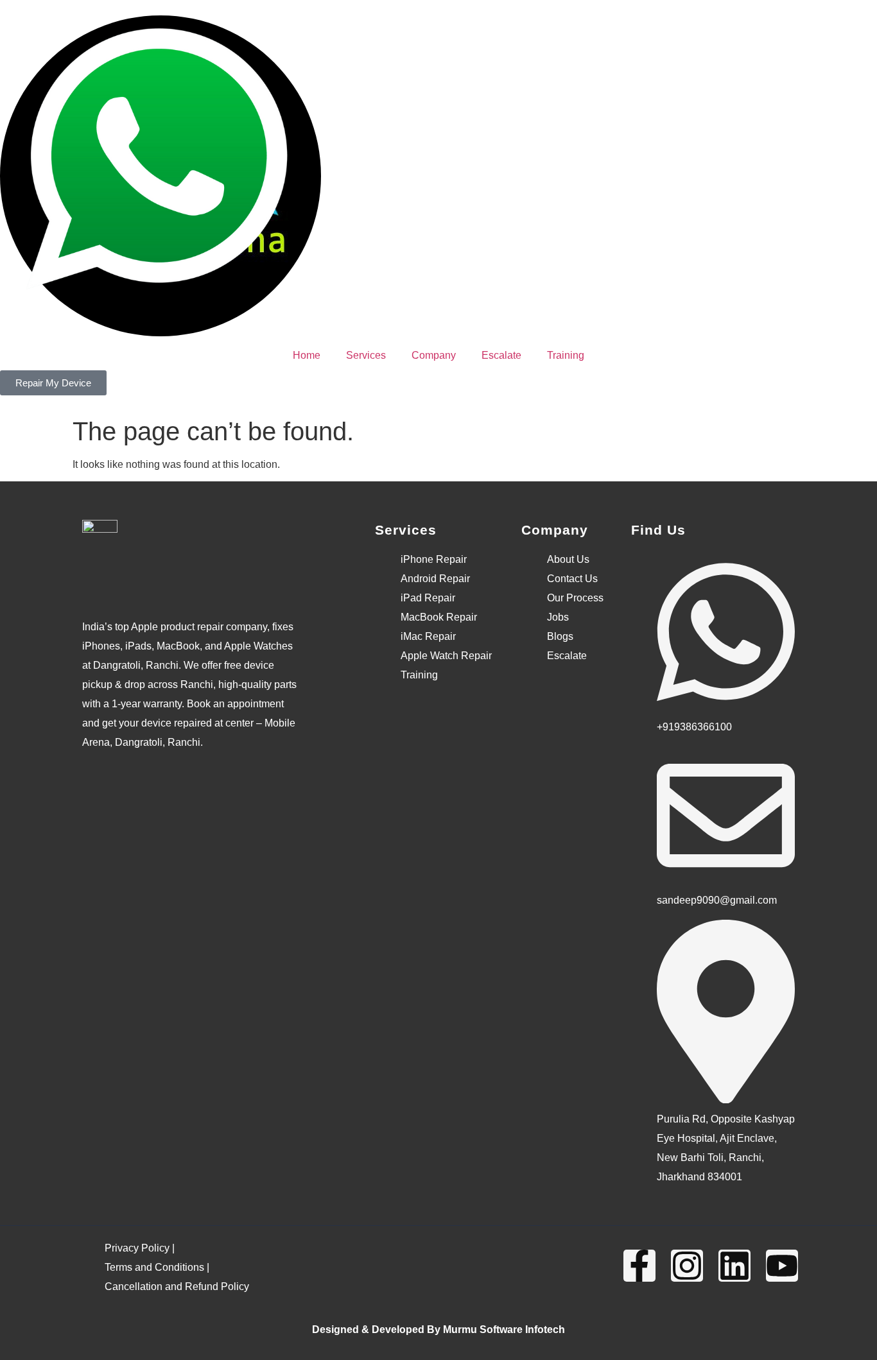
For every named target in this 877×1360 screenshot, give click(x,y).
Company (434, 355)
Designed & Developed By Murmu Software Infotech (438, 1329)
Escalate (501, 355)
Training (565, 355)
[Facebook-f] (639, 1266)
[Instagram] (687, 1266)
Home (306, 355)
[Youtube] (782, 1266)
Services (366, 355)
